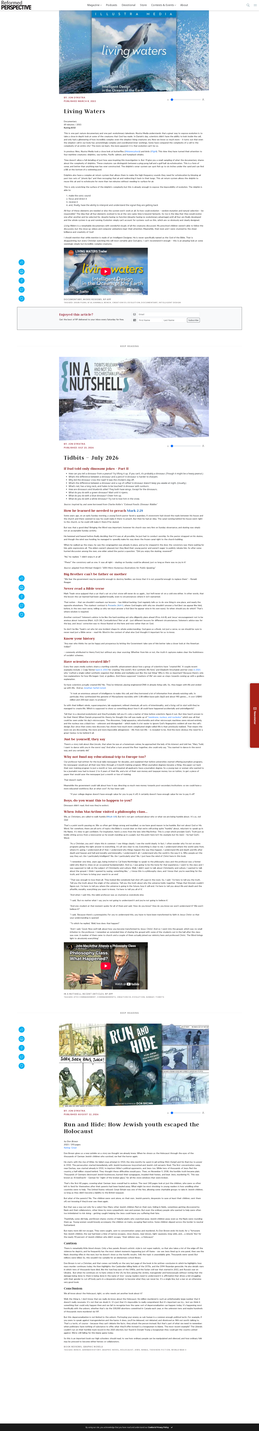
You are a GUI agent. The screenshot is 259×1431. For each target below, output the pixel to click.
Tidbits (159, 997)
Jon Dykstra (76, 97)
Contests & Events (162, 5)
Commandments (106, 997)
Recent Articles (93, 994)
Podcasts (111, 5)
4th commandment (85, 997)
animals (98, 302)
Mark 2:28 (135, 510)
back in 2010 (102, 669)
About (184, 5)
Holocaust (126, 1350)
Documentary (73, 299)
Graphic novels (93, 1346)
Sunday (150, 997)
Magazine (93, 5)
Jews (137, 1350)
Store (143, 5)
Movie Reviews (92, 299)
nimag (144, 1350)
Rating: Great (70, 1147)
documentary (149, 302)
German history (91, 1350)
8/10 (90, 302)
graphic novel (110, 1350)
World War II (178, 1350)
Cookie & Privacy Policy (158, 1427)
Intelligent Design (170, 302)
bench (107, 302)
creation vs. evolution (126, 302)
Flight (153, 151)
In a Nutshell (72, 994)
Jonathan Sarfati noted (95, 688)
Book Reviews (73, 1346)
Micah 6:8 (111, 816)
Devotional (129, 5)
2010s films (80, 302)
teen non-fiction (159, 1350)
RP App (107, 299)
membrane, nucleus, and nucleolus (165, 717)
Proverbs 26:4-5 (115, 605)
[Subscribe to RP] (21, 298)
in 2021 (197, 669)
